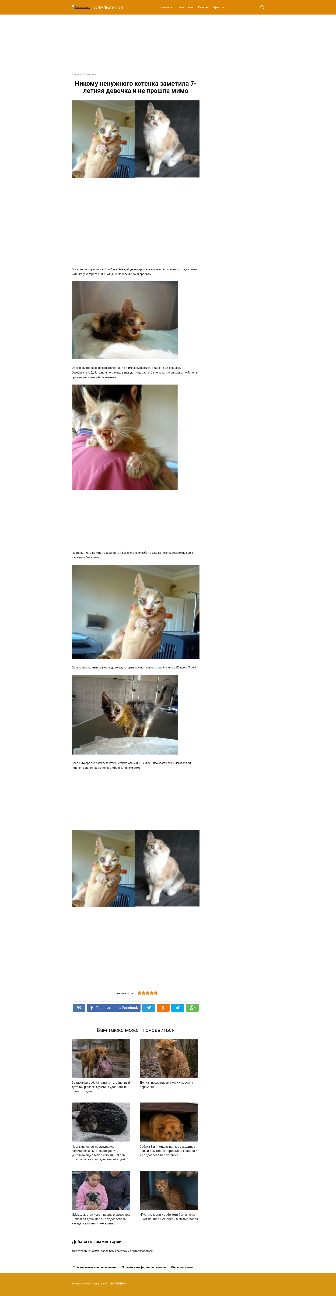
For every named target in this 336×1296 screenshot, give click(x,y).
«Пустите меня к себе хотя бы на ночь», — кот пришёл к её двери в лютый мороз (169, 1217)
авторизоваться (142, 1251)
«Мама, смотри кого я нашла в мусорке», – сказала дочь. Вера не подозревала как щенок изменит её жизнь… (101, 1219)
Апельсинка (108, 7)
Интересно (166, 7)
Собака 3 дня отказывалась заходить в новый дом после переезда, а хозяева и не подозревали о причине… (168, 1151)
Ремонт (203, 7)
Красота (218, 7)
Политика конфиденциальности (144, 1267)
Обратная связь (182, 1267)
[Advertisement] (168, 40)
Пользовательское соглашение (95, 1267)
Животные (186, 7)
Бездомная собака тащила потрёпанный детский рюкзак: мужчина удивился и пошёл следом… (101, 1087)
